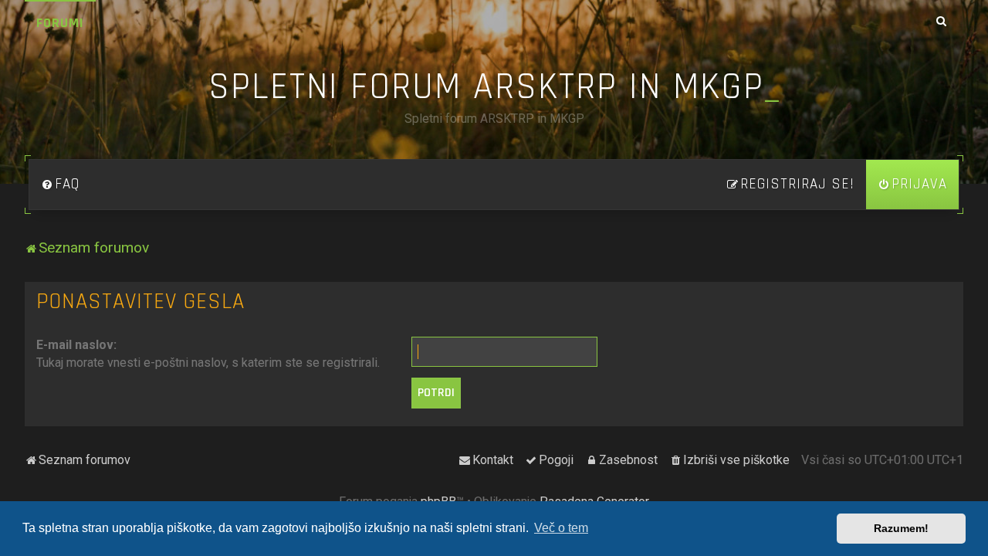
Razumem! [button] (901, 528)
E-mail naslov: (76, 344)
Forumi (60, 23)
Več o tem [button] (561, 527)
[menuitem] (60, 184)
